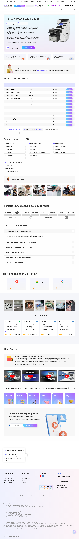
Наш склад (16, 1)
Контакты (32, 1)
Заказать (69, 89)
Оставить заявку (28, 47)
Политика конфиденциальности (47, 480)
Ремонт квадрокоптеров (9, 484)
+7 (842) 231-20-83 (69, 5)
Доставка (24, 482)
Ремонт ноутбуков (8, 478)
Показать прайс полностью (13, 129)
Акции (21, 1)
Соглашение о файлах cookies (46, 482)
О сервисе (24, 476)
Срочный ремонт (19, 5)
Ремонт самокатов (8, 482)
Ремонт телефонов (8, 476)
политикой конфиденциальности (32, 428)
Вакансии (26, 1)
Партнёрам (38, 1)
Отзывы (23, 487)
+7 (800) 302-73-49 (56, 5)
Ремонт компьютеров (9, 480)
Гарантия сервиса (8, 1)
